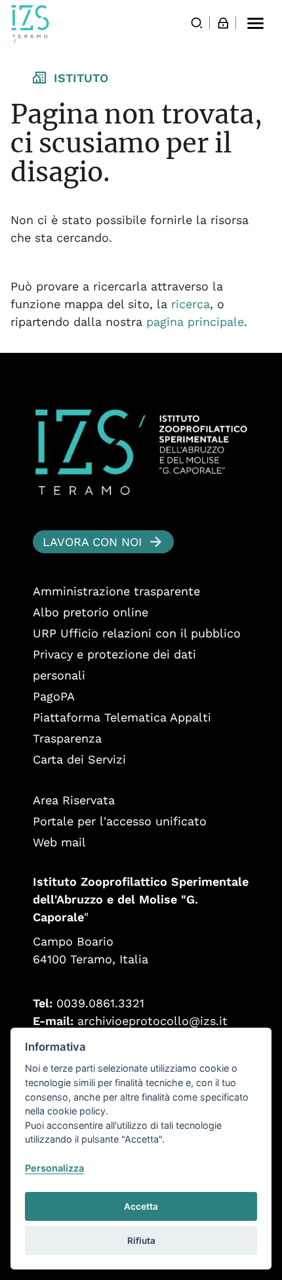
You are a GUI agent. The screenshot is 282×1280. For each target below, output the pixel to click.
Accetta (141, 1206)
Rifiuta (141, 1240)
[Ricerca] (196, 23)
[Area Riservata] (223, 23)
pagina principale (195, 322)
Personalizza (54, 1168)
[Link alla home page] (30, 24)
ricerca (190, 304)
